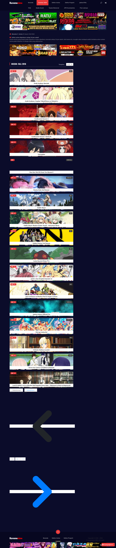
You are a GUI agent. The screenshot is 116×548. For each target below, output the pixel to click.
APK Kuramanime (69, 8)
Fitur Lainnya (84, 8)
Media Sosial (40, 8)
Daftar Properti (69, 2)
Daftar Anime (56, 2)
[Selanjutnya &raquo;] (42, 491)
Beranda (30, 2)
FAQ (29, 8)
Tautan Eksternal (54, 8)
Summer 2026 (42, 2)
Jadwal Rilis (83, 2)
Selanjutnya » (30, 390)
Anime (21, 34)
